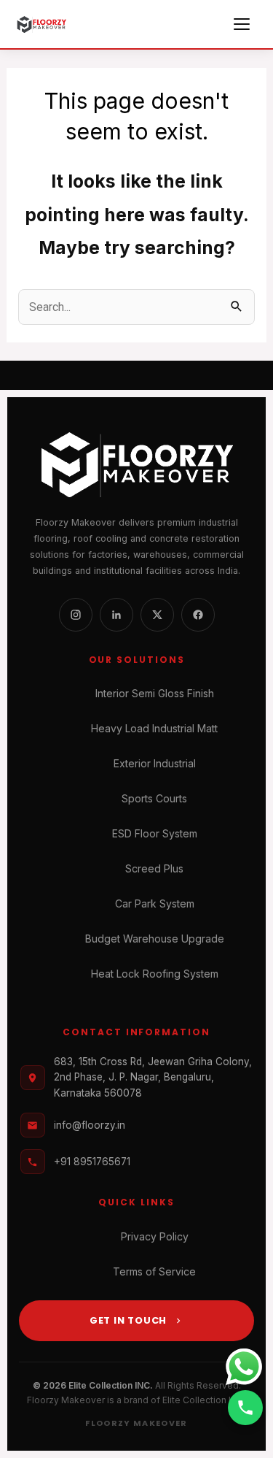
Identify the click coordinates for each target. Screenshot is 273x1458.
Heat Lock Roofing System (154, 973)
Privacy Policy (155, 1236)
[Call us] (245, 1407)
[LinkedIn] (116, 615)
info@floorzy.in (89, 1125)
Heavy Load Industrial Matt (154, 728)
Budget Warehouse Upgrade (154, 938)
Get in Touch (128, 1320)
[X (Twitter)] (157, 615)
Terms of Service (154, 1271)
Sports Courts (154, 798)
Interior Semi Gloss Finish (154, 693)
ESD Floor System (154, 833)
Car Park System (154, 903)
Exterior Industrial (155, 763)
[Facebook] (198, 615)
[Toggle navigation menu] (243, 24)
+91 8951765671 (92, 1161)
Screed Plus (154, 868)
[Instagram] (75, 615)
